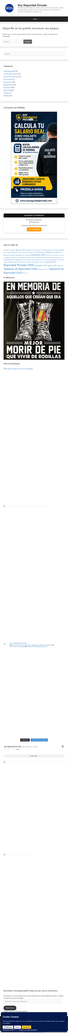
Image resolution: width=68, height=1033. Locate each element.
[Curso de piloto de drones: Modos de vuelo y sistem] (49, 675)
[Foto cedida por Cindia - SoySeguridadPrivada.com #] (19, 675)
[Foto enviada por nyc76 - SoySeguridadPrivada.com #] (19, 728)
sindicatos (40, 265)
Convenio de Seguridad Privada (49, 252)
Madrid (33, 257)
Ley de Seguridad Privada (23, 257)
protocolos (23, 262)
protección (14, 262)
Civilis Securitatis (10, 74)
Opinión (7, 90)
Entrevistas (8, 79)
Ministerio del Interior (56, 257)
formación (38, 255)
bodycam (38, 250)
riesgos (37, 262)
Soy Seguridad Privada (32, 5)
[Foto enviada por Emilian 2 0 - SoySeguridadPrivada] (49, 710)
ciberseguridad (47, 250)
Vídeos (6, 96)
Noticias (7, 88)
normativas (20, 260)
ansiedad (12, 250)
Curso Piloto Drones (11, 77)
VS (24, 273)
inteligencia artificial (10, 257)
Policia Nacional (38, 260)
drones (12, 255)
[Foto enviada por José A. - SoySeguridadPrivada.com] (19, 658)
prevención (55, 260)
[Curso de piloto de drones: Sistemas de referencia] (19, 693)
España (28, 255)
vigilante (60, 265)
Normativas (8, 85)
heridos (56, 255)
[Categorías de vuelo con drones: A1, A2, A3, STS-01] (19, 710)
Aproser (20, 250)
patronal (28, 259)
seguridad (51, 262)
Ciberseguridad (9, 71)
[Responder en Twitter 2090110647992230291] (5, 749)
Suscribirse (10, 1008)
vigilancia (52, 265)
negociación (9, 260)
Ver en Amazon (34, 229)
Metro (47, 257)
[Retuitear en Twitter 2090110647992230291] (9, 749)
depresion (7, 255)
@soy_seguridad (26, 746)
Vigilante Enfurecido (42, 269)
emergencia (20, 255)
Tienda (6, 93)
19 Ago (35, 746)
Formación (8, 82)
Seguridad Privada (19, 265)
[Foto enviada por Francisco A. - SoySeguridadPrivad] (49, 658)
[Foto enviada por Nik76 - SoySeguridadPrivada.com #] (49, 693)
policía (47, 259)
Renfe (30, 262)
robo (43, 262)
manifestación (40, 257)
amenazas (7, 250)
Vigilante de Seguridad (20, 268)
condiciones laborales (13, 252)
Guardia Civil (49, 255)
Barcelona (30, 250)
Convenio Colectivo (29, 252)
